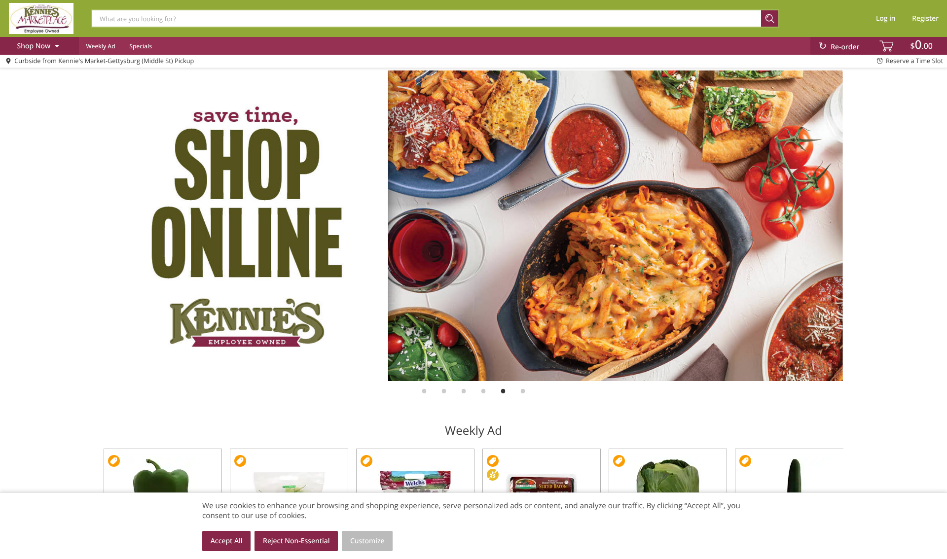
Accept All (227, 541)
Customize (367, 541)
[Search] (770, 18)
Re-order (845, 47)
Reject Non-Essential (296, 541)
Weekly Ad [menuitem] (100, 46)
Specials (140, 46)
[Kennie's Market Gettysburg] (41, 18)
